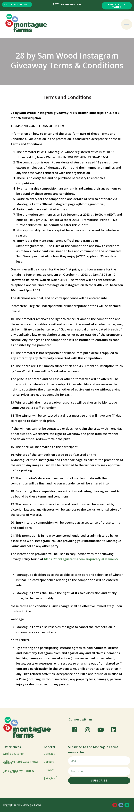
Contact (49, 754)
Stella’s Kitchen (14, 754)
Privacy (49, 770)
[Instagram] (87, 729)
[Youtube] (100, 729)
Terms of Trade (50, 778)
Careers (49, 762)
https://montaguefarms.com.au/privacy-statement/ (81, 559)
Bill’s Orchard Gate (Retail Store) (21, 762)
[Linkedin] (113, 729)
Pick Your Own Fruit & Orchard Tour (18, 771)
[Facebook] (74, 729)
